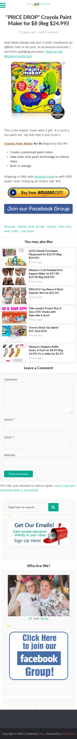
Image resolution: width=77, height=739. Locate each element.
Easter (51, 226)
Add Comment (49, 32)
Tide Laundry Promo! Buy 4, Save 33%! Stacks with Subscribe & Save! (45, 312)
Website (9, 455)
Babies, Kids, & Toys (31, 226)
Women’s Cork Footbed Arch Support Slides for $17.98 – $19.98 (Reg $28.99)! (45, 274)
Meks (41, 733)
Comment (10, 379)
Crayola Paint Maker (18, 143)
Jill (30, 618)
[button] (67, 66)
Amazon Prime (44, 177)
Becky (44, 618)
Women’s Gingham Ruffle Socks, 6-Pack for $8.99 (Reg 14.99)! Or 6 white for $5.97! (46, 350)
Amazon (9, 226)
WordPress (68, 733)
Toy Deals (27, 231)
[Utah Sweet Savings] (38, 4)
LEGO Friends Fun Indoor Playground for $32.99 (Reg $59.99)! (45, 254)
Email (9, 437)
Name (9, 419)
